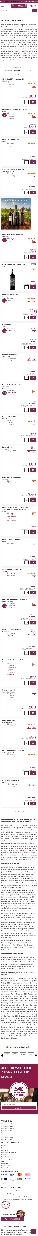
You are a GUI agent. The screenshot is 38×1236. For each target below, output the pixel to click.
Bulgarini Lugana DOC (10, 294)
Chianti (21, 848)
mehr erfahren (12, 60)
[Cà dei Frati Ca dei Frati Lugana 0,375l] (11, 584)
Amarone (28, 848)
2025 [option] (34, 86)
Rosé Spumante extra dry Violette (14, 109)
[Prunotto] (23, 1055)
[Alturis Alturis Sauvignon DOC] (11, 154)
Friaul (34, 42)
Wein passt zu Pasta (7, 1126)
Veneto (3, 44)
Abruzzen (24, 51)
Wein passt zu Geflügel (7, 1124)
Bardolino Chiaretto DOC (11, 630)
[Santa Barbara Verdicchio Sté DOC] (12, 369)
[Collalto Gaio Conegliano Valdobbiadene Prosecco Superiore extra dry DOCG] (11, 524)
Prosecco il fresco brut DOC (12, 234)
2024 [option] (34, 301)
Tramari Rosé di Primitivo (11, 690)
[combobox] (19, 10)
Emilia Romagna (15, 49)
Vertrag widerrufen (6, 1167)
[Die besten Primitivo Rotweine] (16, 229)
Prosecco (33, 33)
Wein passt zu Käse (6, 1135)
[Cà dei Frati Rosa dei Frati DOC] (11, 432)
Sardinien (33, 49)
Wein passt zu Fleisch (7, 1139)
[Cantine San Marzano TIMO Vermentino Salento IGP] (11, 184)
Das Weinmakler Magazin (8, 1152)
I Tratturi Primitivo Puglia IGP (13, 750)
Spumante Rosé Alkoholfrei (12, 660)
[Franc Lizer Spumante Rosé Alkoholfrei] (11, 675)
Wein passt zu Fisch (7, 1130)
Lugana (15, 857)
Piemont (30, 44)
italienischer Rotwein (19, 867)
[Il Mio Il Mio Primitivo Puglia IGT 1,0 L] (12, 279)
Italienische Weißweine (9, 957)
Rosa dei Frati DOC (9, 417)
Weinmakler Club (6, 1165)
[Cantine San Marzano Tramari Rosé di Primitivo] (11, 705)
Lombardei (15, 44)
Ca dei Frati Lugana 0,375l (12, 569)
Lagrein (11, 895)
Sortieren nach (8, 70)
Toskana (25, 49)
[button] (31, 5)
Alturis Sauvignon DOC (10, 139)
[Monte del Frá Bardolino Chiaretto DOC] (11, 645)
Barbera (4, 850)
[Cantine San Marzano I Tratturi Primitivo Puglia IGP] (11, 765)
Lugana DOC (7, 324)
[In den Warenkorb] (33, 102)
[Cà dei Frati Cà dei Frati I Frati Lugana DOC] (11, 94)
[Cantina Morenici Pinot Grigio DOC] (11, 735)
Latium (17, 51)
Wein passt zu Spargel (7, 1128)
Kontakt (3, 1148)
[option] (7, 1054)
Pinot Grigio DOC (8, 720)
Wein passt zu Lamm (7, 1137)
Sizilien (33, 55)
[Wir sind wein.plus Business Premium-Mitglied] (5, 1208)
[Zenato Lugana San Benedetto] (12, 795)
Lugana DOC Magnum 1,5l (11, 477)
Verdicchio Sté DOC (9, 355)
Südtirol (3, 890)
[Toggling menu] (2, 6)
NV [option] (34, 116)
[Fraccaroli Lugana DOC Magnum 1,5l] (11, 492)
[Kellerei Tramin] (31, 1055)
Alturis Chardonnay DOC (11, 539)
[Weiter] (23, 74)
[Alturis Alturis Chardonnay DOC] (11, 554)
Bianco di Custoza (7, 859)
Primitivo (4, 943)
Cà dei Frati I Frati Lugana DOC (13, 79)
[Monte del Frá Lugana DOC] (11, 462)
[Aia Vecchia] (7, 1055)
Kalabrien (25, 55)
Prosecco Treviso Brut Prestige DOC (15, 600)
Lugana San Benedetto (10, 780)
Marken (3, 51)
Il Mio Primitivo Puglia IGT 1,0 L (13, 264)
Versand (32, 98)
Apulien (10, 55)
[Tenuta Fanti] (15, 1055)
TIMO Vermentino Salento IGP (13, 169)
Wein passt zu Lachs (7, 1132)
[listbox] (31, 86)
